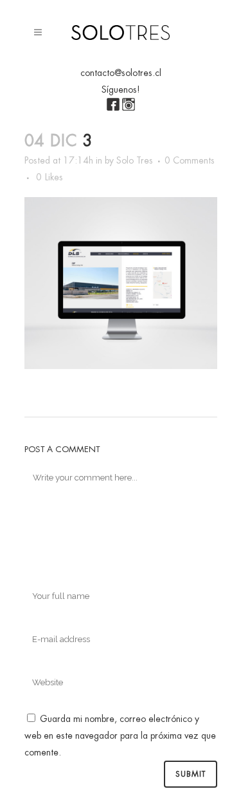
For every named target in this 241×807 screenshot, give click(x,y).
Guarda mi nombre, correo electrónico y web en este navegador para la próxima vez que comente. (120, 735)
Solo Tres (134, 160)
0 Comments (190, 160)
